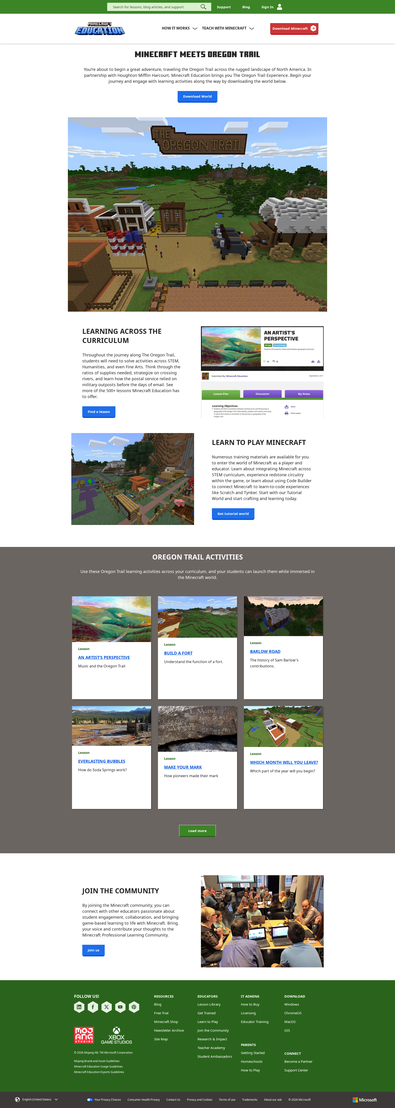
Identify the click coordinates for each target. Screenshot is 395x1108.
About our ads (273, 1100)
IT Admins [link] (250, 996)
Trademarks (249, 1100)
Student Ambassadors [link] (215, 1056)
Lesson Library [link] (209, 1004)
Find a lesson (99, 411)
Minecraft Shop (166, 1021)
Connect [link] (292, 1053)
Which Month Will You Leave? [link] (284, 762)
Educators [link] (208, 996)
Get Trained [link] (207, 1013)
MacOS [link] (290, 1021)
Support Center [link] (296, 1070)
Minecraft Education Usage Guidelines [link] (98, 1066)
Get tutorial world (233, 513)
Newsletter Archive (169, 1030)
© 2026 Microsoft (299, 1100)
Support (224, 7)
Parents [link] (248, 1044)
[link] (294, 28)
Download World (197, 96)
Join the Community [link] (213, 1030)
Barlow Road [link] (265, 651)
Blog (246, 7)
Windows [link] (291, 1004)
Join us (93, 950)
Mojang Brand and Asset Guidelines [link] (97, 1061)
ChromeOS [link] (293, 1013)
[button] (40, 1099)
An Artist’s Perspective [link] (104, 657)
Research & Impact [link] (212, 1039)
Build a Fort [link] (178, 653)
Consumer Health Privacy (144, 1100)
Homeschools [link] (251, 1061)
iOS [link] (287, 1030)
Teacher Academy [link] (211, 1047)
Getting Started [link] (253, 1052)
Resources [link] (163, 996)
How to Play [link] (250, 1070)
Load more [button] (197, 830)
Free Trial (161, 1013)
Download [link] (294, 996)
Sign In (268, 7)
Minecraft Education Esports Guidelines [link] (99, 1072)
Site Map (161, 1039)
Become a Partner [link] (298, 1061)
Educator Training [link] (255, 1021)
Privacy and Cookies (199, 1100)
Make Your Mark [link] (183, 767)
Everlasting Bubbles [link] (101, 761)
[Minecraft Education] (100, 28)
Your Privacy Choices (107, 1100)
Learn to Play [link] (208, 1021)
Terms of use (227, 1100)
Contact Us (173, 1100)
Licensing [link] (248, 1013)
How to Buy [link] (250, 1004)
